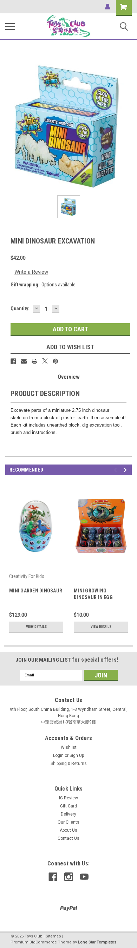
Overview (69, 377)
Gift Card (68, 806)
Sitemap (53, 936)
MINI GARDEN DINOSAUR (35, 590)
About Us (68, 830)
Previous (116, 470)
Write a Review (31, 272)
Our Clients (68, 822)
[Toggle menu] (10, 26)
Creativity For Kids (26, 576)
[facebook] (52, 876)
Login (58, 755)
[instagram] (68, 876)
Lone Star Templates (97, 942)
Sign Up (77, 755)
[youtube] (84, 876)
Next (126, 470)
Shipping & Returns (69, 763)
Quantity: (20, 308)
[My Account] (107, 6)
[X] (45, 361)
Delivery (68, 814)
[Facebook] (13, 361)
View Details (36, 627)
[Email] (24, 361)
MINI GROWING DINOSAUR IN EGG (93, 594)
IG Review (68, 798)
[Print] (34, 361)
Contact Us (68, 838)
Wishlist (69, 747)
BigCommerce (43, 942)
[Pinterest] (55, 361)
